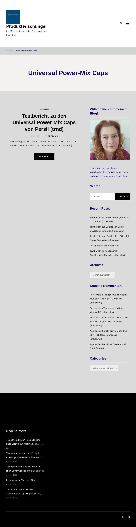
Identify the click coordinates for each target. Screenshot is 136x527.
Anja (92, 331)
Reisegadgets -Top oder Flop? (105, 245)
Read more (44, 156)
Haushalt (44, 109)
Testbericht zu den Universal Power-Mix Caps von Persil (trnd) (44, 122)
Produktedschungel (26, 26)
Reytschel (54, 136)
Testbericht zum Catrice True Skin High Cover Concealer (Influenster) (109, 298)
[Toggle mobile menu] (128, 23)
